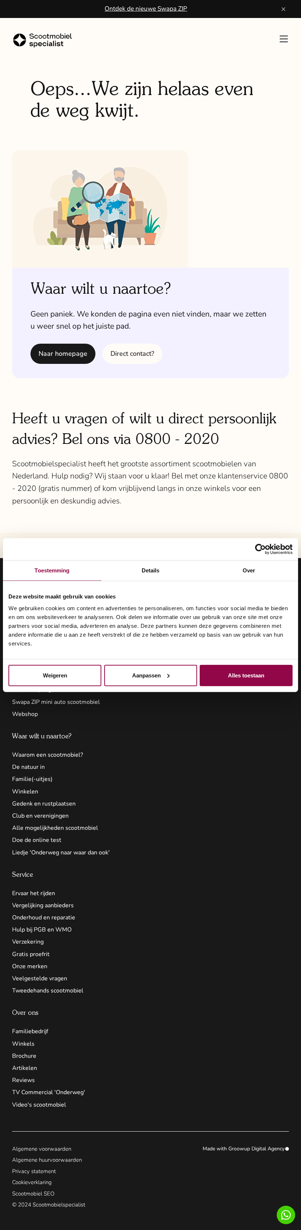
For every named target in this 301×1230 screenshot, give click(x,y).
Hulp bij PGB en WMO (42, 930)
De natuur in (28, 767)
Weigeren (55, 675)
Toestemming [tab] (52, 570)
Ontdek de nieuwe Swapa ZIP (146, 8)
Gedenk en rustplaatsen (44, 804)
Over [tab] (249, 570)
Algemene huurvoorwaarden (47, 1160)
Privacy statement (34, 1171)
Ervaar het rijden (33, 893)
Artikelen (24, 1068)
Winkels (23, 1044)
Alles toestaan (246, 675)
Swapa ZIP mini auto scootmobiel (56, 702)
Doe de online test (36, 840)
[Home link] (50, 40)
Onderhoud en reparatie (43, 918)
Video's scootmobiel (39, 1105)
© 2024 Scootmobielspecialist (48, 1204)
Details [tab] (151, 570)
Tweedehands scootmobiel (47, 991)
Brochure (24, 1056)
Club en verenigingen (40, 816)
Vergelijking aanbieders (43, 905)
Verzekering (28, 942)
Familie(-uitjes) (32, 779)
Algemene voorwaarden (41, 1149)
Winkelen (25, 792)
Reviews (23, 1080)
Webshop (25, 714)
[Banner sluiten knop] (284, 9)
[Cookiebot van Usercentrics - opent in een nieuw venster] (260, 549)
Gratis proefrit (31, 954)
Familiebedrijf (30, 1031)
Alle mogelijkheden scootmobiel (55, 828)
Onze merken (29, 966)
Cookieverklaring (32, 1182)
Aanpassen (146, 675)
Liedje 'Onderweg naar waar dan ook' (61, 853)
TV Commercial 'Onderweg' (48, 1092)
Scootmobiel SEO (33, 1193)
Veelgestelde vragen (39, 978)
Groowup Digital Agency (256, 1148)
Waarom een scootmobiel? (47, 755)
